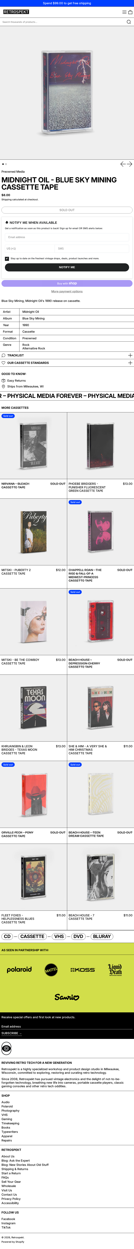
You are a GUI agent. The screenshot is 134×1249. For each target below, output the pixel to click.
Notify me (67, 267)
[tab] (3, 164)
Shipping (6, 199)
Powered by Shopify (12, 1241)
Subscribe (9, 1033)
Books (5, 1127)
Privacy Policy (11, 1199)
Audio (5, 1102)
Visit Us (6, 1190)
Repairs (6, 1140)
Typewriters (9, 1131)
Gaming (6, 1119)
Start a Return (11, 1173)
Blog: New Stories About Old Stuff (25, 1164)
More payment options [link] (67, 291)
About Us (8, 1156)
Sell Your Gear (11, 1181)
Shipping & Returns (14, 1169)
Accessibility (10, 1203)
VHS (4, 1115)
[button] (130, 12)
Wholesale (8, 1186)
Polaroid (7, 1106)
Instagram (8, 1223)
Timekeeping (10, 1123)
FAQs (5, 1177)
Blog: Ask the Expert (15, 1160)
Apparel (6, 1136)
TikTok (6, 1227)
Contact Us (9, 1194)
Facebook (8, 1219)
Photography (10, 1110)
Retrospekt (17, 1237)
